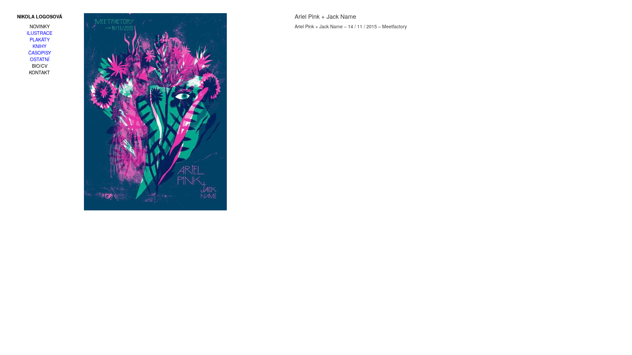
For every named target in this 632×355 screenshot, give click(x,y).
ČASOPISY (39, 52)
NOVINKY (40, 26)
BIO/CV (39, 65)
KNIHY (39, 46)
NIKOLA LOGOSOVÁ (39, 16)
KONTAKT (39, 72)
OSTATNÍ (39, 59)
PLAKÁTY (40, 39)
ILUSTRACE (39, 33)
